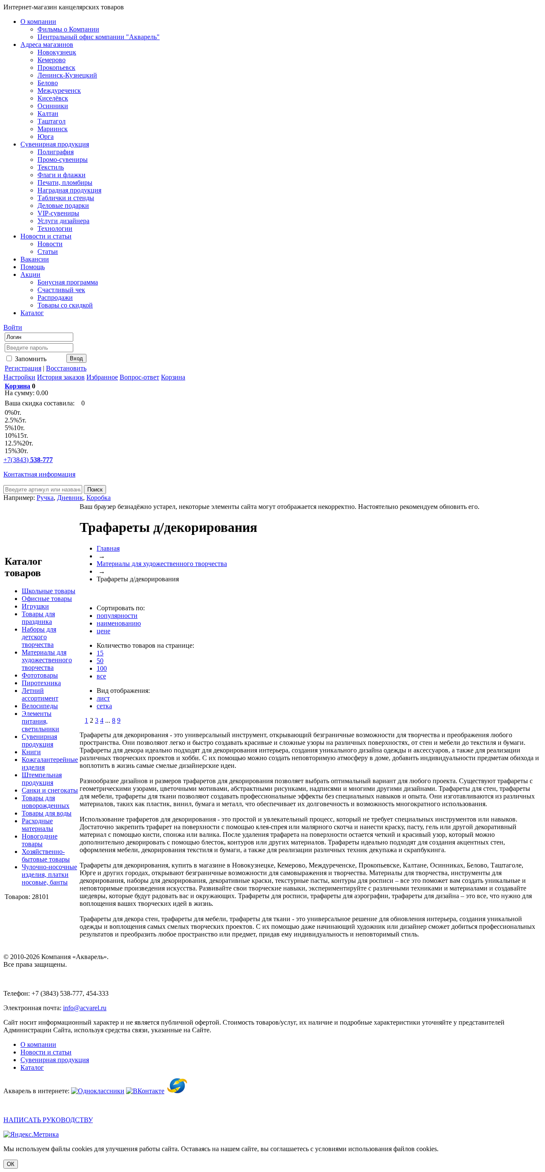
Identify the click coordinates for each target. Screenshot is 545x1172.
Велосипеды (40, 706)
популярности (117, 615)
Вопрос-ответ (139, 377)
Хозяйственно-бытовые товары (46, 855)
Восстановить (66, 368)
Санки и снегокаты (50, 790)
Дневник (70, 497)
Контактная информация (39, 474)
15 (100, 653)
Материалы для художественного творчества (47, 660)
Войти (12, 327)
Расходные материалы (37, 824)
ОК (10, 1164)
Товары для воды (47, 813)
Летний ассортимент (40, 694)
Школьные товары (48, 591)
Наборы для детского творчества (39, 637)
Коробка (98, 497)
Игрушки (35, 606)
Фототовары (40, 675)
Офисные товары (47, 598)
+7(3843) (28, 459)
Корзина (173, 377)
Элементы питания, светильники (40, 721)
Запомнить (29, 358)
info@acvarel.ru (84, 1007)
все (101, 676)
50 (100, 660)
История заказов (61, 377)
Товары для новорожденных (45, 801)
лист (103, 698)
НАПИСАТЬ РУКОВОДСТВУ (48, 1119)
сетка (104, 706)
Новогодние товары (39, 840)
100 (102, 668)
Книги (31, 751)
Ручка (45, 497)
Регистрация (23, 368)
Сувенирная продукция (39, 740)
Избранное (102, 377)
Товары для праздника (38, 617)
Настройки (19, 377)
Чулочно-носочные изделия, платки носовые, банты (49, 874)
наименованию (119, 623)
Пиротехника (41, 683)
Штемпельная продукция (42, 778)
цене (103, 631)
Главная (108, 548)
